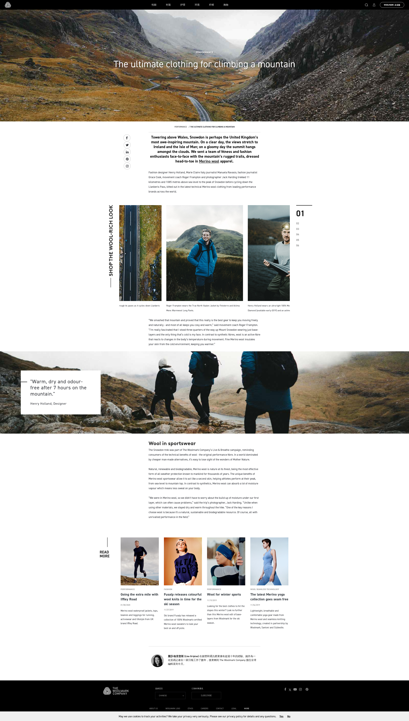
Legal (233, 708)
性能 (154, 4)
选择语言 (159, 688)
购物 (226, 4)
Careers (204, 708)
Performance (180, 127)
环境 (197, 4)
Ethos (190, 708)
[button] (366, 4)
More (246, 708)
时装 (168, 4)
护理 (182, 4)
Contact (220, 708)
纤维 (211, 4)
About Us (153, 708)
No (288, 716)
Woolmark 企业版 (392, 5)
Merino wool (209, 161)
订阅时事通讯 (197, 688)
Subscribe (206, 695)
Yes (281, 716)
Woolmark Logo (173, 708)
